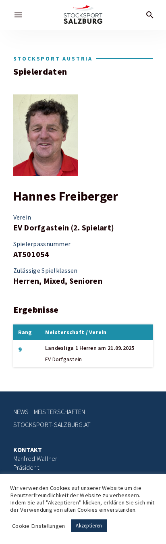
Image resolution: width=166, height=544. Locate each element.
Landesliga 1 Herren (71, 348)
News (21, 412)
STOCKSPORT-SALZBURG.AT (52, 425)
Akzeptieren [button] (89, 525)
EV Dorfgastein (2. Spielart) (63, 227)
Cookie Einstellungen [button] (38, 525)
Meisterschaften (59, 412)
